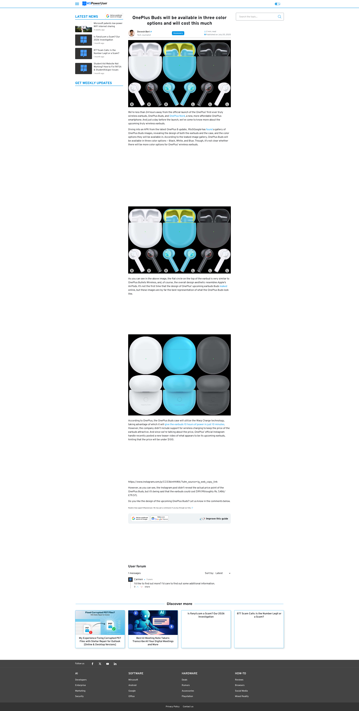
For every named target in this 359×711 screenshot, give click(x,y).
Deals (184, 679)
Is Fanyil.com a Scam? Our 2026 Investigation (206, 615)
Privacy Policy (173, 706)
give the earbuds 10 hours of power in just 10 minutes (194, 424)
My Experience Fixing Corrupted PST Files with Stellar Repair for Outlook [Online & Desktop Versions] (100, 641)
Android (132, 685)
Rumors (186, 685)
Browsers (240, 685)
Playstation (187, 696)
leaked (223, 286)
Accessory (178, 33)
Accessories (188, 691)
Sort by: (209, 573)
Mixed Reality (242, 696)
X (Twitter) (100, 664)
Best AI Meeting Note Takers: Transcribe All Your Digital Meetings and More (153, 641)
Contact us (188, 706)
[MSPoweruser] (94, 3)
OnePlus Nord (177, 116)
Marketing (80, 691)
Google (132, 691)
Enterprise (80, 685)
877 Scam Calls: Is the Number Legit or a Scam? (259, 615)
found (209, 129)
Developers (81, 679)
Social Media (241, 691)
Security (79, 696)
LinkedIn (115, 664)
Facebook (92, 664)
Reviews (239, 679)
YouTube (107, 664)
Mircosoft (133, 679)
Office (131, 696)
